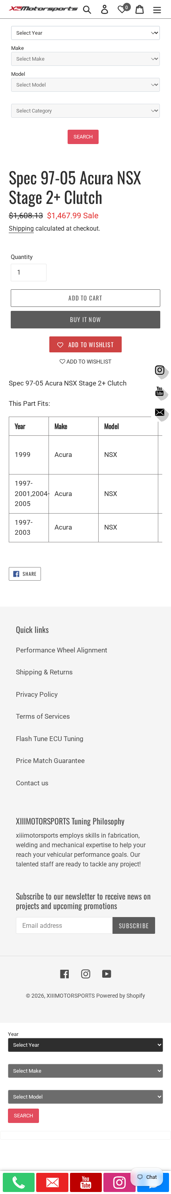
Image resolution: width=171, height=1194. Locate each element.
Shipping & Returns (44, 672)
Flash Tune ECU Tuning (50, 739)
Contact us (32, 783)
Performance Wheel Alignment (61, 650)
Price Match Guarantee (50, 761)
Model (18, 74)
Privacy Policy (37, 694)
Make (17, 48)
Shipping (21, 228)
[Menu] (157, 9)
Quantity (22, 257)
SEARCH (83, 137)
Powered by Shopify (120, 995)
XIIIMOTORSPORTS (71, 995)
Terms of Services (43, 716)
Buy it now (85, 319)
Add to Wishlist (88, 361)
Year (13, 1034)
